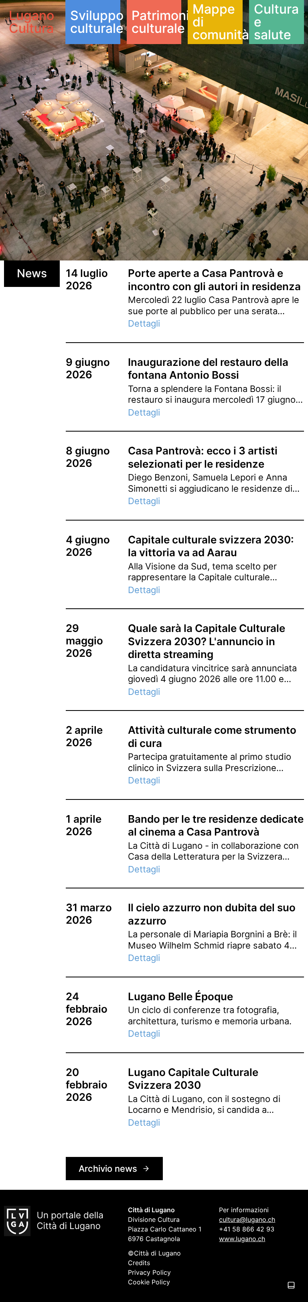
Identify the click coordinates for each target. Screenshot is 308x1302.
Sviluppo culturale (95, 22)
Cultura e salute (276, 21)
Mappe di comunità (217, 21)
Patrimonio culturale (157, 22)
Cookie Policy (149, 1282)
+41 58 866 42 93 (246, 1229)
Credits (139, 1263)
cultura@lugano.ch (247, 1219)
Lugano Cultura (31, 22)
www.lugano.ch (242, 1239)
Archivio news (108, 1168)
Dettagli (144, 323)
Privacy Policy (149, 1272)
